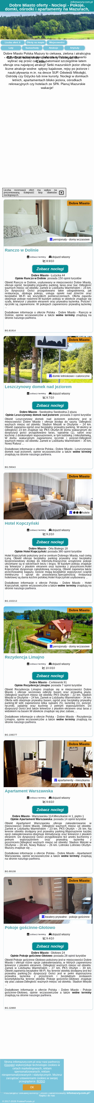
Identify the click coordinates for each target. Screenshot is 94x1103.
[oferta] (51, 239)
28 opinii (69, 955)
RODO (41, 1081)
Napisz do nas (47, 1095)
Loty (11, 48)
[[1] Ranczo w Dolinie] (48, 223)
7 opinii (66, 685)
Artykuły (74, 48)
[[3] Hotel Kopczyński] (48, 496)
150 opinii (64, 278)
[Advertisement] (47, 139)
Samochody (32, 48)
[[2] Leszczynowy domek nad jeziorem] (48, 359)
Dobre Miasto (79, 203)
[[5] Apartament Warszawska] (48, 763)
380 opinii (64, 551)
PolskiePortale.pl (25, 1101)
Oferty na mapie (35, 42)
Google (9, 1065)
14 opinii (69, 819)
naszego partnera (25, 317)
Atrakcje (53, 48)
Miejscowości (57, 42)
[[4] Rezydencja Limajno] (48, 629)
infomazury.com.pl (81, 2)
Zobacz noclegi (50, 269)
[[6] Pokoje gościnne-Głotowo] (48, 900)
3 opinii (75, 415)
